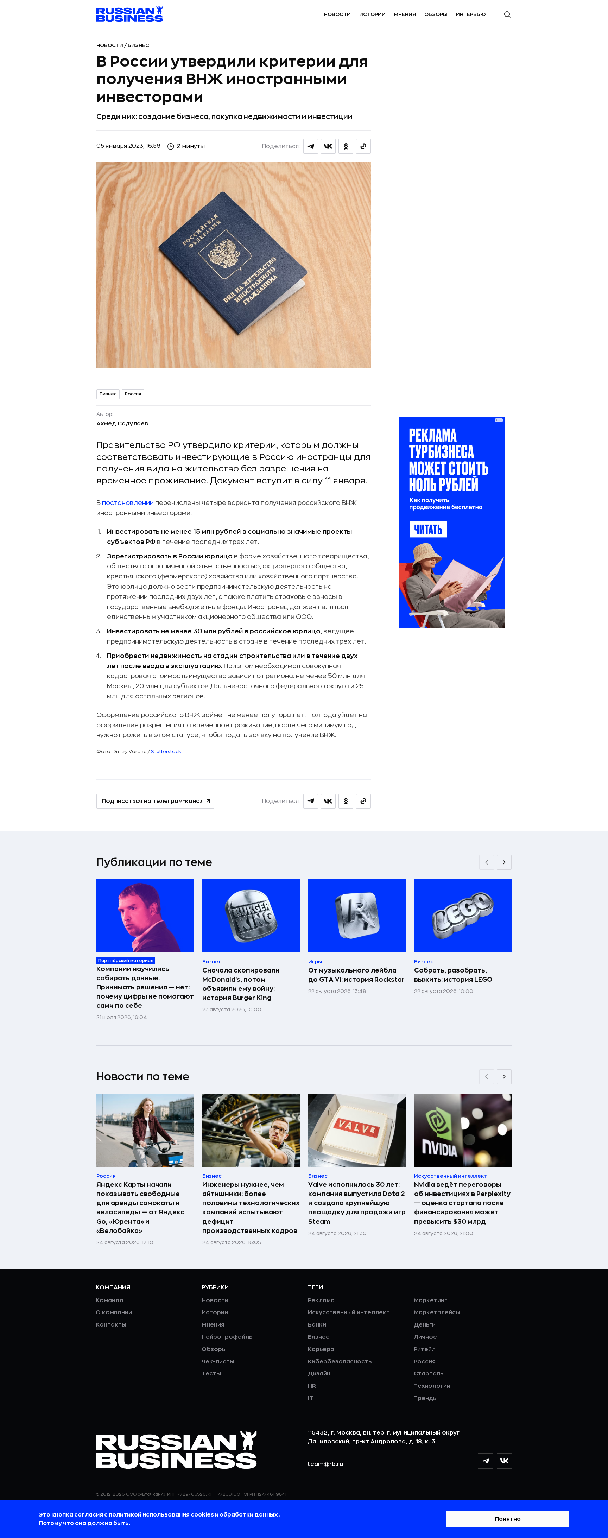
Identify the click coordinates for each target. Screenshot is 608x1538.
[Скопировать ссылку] (363, 146)
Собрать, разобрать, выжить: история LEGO (453, 975)
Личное (425, 1337)
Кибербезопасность (340, 1362)
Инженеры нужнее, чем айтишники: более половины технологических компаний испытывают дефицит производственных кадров (251, 1208)
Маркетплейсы (437, 1312)
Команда (110, 1300)
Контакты (111, 1325)
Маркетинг (430, 1300)
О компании (114, 1312)
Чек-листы (218, 1362)
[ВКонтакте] (504, 1461)
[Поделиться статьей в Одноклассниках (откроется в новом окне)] (345, 146)
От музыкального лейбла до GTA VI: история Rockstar (356, 975)
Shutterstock (166, 751)
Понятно (508, 1519)
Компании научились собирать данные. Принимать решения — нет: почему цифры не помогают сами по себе (145, 987)
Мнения (405, 14)
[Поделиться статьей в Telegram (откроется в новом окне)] (310, 146)
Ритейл (425, 1349)
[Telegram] (485, 1461)
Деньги (425, 1325)
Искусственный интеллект (349, 1312)
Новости (337, 14)
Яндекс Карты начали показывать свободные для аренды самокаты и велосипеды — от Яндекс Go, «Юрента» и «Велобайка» (140, 1208)
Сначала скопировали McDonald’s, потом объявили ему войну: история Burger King (241, 984)
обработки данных (249, 1515)
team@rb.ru (325, 1464)
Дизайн (319, 1373)
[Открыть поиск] (507, 14)
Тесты (211, 1373)
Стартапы (429, 1373)
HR (312, 1386)
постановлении (128, 503)
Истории (372, 14)
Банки (317, 1325)
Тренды (426, 1398)
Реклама (321, 1300)
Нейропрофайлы (228, 1337)
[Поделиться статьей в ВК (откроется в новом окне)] (328, 146)
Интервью (471, 14)
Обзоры (436, 14)
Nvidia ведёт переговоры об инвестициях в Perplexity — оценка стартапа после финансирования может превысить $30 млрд (462, 1203)
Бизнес (138, 45)
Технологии (432, 1386)
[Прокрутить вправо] (504, 862)
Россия (133, 394)
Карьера (321, 1349)
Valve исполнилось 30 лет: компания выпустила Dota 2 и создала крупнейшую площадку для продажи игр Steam (357, 1203)
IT (310, 1398)
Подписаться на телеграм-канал (153, 801)
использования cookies (178, 1515)
